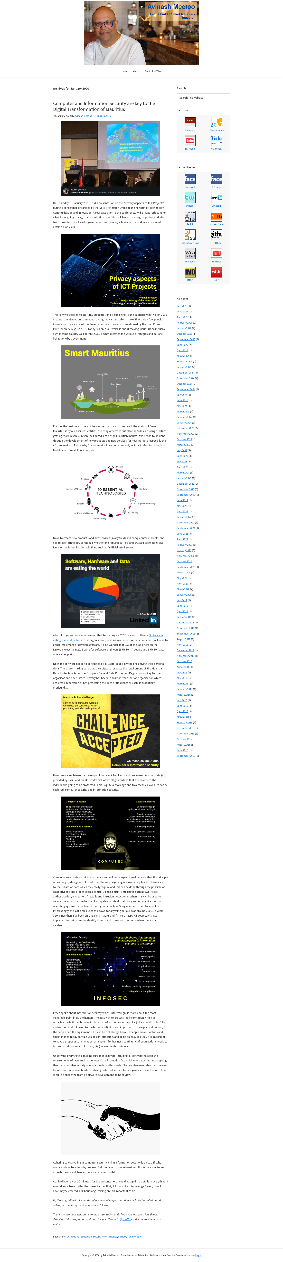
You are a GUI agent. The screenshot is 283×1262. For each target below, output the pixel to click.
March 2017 (183, 683)
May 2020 (182, 578)
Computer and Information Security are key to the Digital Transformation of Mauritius (104, 106)
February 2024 (184, 417)
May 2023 (182, 461)
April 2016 (182, 711)
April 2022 (182, 511)
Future (96, 1236)
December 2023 (185, 428)
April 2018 (182, 644)
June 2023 (182, 455)
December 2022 (185, 483)
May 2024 (182, 405)
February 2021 (184, 544)
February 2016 (184, 722)
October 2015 (184, 739)
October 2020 (184, 561)
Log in (198, 1255)
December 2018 (185, 622)
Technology (134, 1236)
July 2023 (182, 450)
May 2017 (182, 678)
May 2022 (182, 505)
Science (113, 1236)
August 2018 (183, 639)
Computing (73, 1236)
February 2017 (184, 689)
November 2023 (185, 433)
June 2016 (182, 705)
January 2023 (184, 478)
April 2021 (182, 539)
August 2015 (183, 744)
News (105, 1236)
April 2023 (182, 467)
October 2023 (184, 439)
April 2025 (182, 350)
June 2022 (182, 500)
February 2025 (184, 361)
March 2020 (183, 589)
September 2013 (186, 755)
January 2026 (184, 328)
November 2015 (185, 733)
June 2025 (182, 344)
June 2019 (182, 605)
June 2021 (182, 533)
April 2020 (182, 583)
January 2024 (184, 422)
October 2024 (184, 383)
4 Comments (103, 115)
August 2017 (183, 666)
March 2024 (183, 411)
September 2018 (186, 633)
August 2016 (183, 694)
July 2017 (182, 672)
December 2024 (185, 372)
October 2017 (184, 661)
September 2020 (186, 567)
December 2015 (185, 728)
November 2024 (185, 378)
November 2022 (185, 489)
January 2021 (184, 550)
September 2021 (186, 528)
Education (86, 1236)
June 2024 (182, 400)
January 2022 (184, 517)
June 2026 (182, 311)
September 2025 (186, 339)
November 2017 (185, 655)
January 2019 (184, 617)
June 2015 (182, 750)
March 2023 (183, 472)
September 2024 (186, 389)
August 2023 (183, 444)
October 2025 (184, 333)
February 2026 (184, 322)
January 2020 (184, 594)
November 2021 (185, 522)
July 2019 (182, 600)
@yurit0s (125, 1219)
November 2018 (185, 628)
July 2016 (182, 700)
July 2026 (182, 306)
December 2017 (185, 650)
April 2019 (182, 611)
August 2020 (183, 572)
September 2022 (186, 494)
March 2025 (183, 356)
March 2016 (183, 716)
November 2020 (185, 555)
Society (122, 1236)
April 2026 (182, 317)
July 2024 (182, 394)
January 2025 (184, 367)
